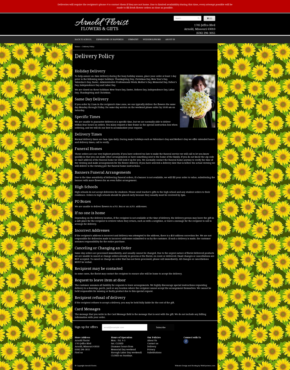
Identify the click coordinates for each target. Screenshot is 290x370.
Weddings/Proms (152, 39)
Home (77, 47)
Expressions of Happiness (110, 39)
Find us (79, 352)
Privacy (151, 349)
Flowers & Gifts (99, 28)
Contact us (152, 343)
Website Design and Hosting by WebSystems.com (195, 366)
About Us (170, 39)
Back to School (83, 39)
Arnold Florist (101, 23)
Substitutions (154, 352)
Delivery (151, 346)
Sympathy (133, 39)
